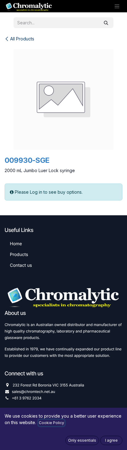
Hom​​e (16, 243)
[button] (82, 440)
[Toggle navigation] (117, 6)
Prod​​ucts (19, 254)
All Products (22, 38)
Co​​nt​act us (21, 265)
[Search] (106, 22)
